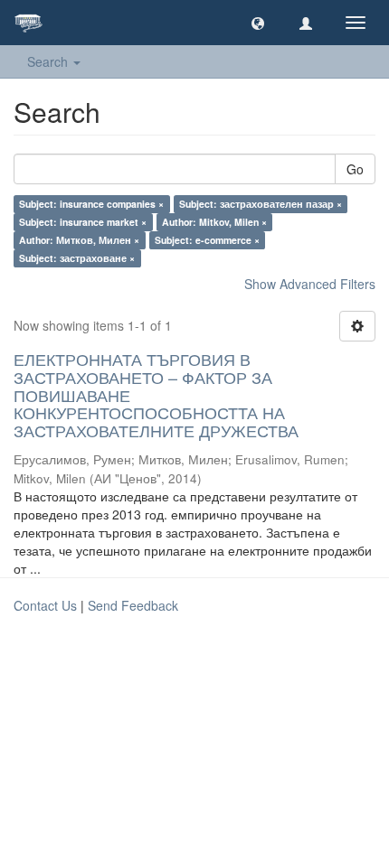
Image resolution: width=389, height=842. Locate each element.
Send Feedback (133, 605)
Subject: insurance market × (83, 222)
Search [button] (49, 61)
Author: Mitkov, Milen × (214, 222)
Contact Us (45, 605)
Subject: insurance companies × (91, 203)
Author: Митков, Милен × (79, 240)
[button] (258, 22)
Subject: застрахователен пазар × (260, 203)
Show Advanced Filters (309, 284)
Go (355, 169)
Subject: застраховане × (77, 258)
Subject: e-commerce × (207, 240)
